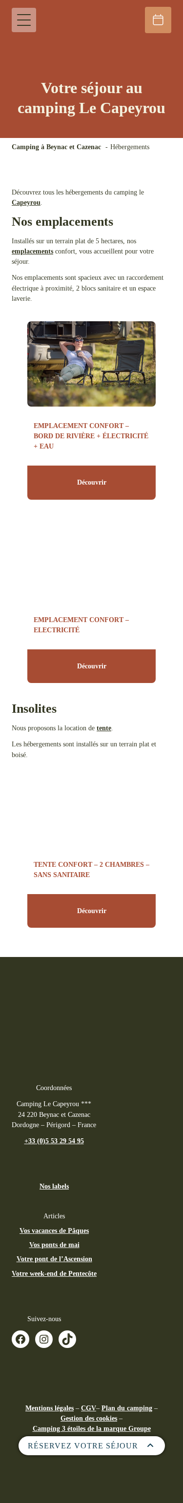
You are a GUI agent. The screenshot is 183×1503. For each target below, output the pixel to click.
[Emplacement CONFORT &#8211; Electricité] (91, 558)
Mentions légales (49, 1408)
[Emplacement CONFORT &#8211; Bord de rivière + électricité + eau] (91, 364)
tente (104, 728)
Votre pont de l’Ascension (54, 1259)
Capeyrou (26, 202)
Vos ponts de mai (54, 1245)
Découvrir (91, 482)
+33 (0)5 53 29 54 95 (54, 1141)
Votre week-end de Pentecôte (54, 1273)
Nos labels (54, 1186)
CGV (88, 1408)
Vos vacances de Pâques (54, 1230)
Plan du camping (127, 1408)
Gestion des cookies (89, 1418)
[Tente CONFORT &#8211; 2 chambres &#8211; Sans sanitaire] (91, 802)
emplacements (32, 251)
